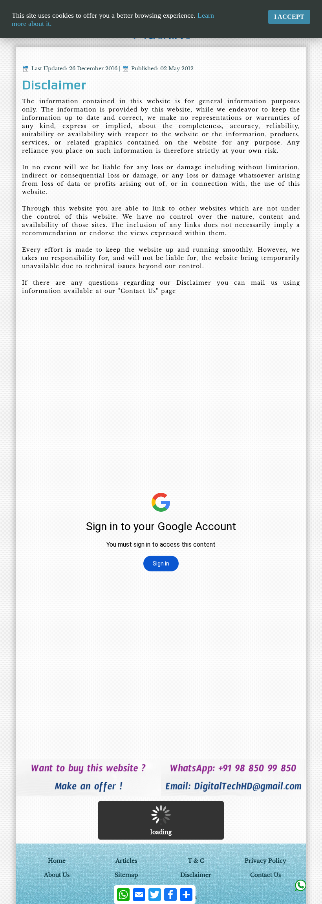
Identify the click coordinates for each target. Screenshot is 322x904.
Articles (126, 860)
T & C (196, 860)
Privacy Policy (265, 860)
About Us (57, 874)
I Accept (289, 16)
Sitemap (126, 874)
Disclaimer (195, 874)
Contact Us (265, 874)
